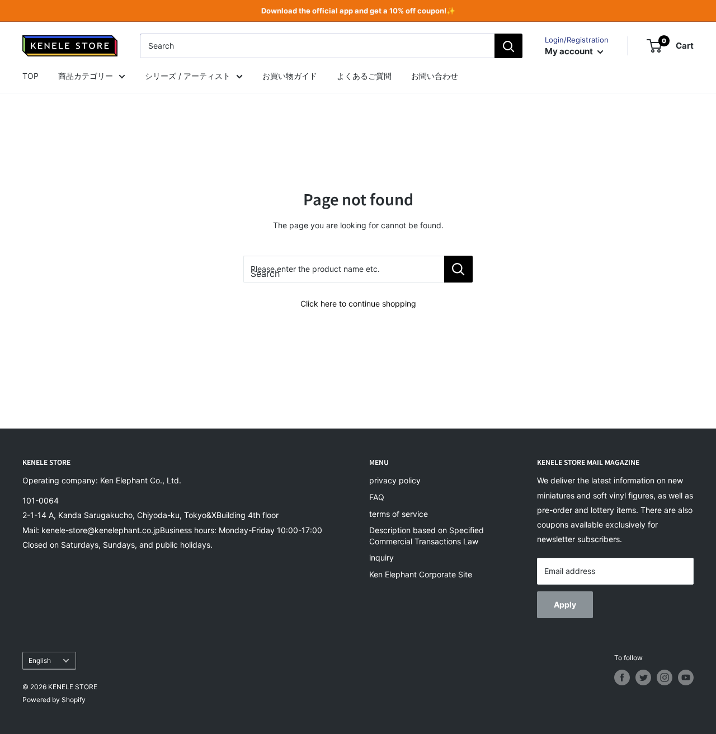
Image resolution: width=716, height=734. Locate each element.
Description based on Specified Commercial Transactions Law (426, 535)
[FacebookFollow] (622, 677)
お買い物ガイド (289, 76)
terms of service (398, 514)
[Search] (508, 46)
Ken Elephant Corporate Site (420, 574)
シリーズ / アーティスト (187, 76)
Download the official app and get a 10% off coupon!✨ (358, 10)
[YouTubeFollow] (686, 677)
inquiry (381, 557)
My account (570, 51)
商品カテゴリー (85, 76)
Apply (565, 604)
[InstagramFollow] (664, 677)
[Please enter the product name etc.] (458, 269)
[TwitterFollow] (643, 677)
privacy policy (395, 480)
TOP (30, 76)
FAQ (376, 497)
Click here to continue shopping (358, 303)
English (40, 660)
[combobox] (317, 46)
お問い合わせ (434, 76)
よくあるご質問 (364, 76)
